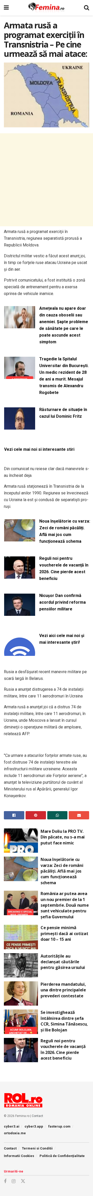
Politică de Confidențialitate (62, 1156)
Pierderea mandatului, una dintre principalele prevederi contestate (63, 990)
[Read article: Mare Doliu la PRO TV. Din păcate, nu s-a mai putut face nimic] (21, 840)
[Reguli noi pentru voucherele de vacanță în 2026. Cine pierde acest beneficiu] (19, 575)
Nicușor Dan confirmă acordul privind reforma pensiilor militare (62, 602)
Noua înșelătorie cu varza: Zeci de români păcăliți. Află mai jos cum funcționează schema (64, 531)
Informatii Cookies (19, 1156)
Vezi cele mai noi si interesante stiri (39, 449)
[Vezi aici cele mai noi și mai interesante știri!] (19, 652)
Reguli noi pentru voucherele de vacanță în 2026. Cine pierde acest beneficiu (63, 568)
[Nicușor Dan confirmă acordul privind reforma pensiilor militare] (19, 612)
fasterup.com (59, 1126)
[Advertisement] (46, 179)
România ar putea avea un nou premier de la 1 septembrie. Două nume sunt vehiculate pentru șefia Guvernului (65, 905)
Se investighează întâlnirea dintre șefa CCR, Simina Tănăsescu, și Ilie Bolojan (64, 1020)
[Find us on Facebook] (5, 1181)
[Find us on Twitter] (23, 1181)
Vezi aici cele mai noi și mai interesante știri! (61, 639)
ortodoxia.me (15, 1133)
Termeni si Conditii (37, 1148)
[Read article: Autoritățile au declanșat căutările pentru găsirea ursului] (21, 965)
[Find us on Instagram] (14, 1181)
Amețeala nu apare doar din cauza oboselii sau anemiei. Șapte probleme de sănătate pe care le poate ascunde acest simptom (63, 325)
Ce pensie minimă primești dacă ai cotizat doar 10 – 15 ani (64, 933)
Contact (37, 1116)
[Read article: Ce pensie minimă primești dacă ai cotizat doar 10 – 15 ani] (21, 937)
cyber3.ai (11, 1126)
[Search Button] (86, 7)
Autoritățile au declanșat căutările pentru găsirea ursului (63, 961)
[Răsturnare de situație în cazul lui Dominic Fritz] (19, 426)
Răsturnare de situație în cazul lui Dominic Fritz (63, 413)
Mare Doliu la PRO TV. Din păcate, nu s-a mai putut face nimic (63, 837)
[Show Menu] (6, 7)
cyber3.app (34, 1126)
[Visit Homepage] (46, 8)
